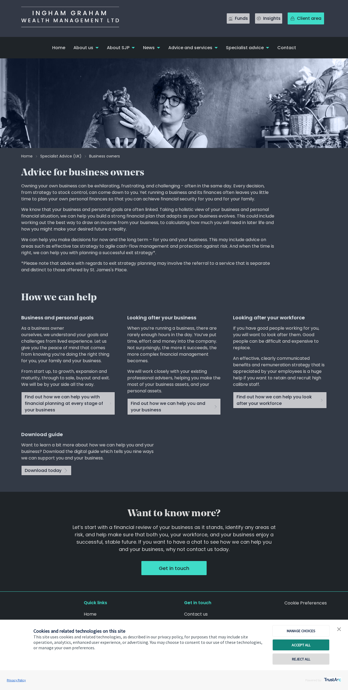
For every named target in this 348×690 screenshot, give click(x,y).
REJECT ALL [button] (301, 659)
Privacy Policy (16, 680)
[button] (339, 629)
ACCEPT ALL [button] (301, 644)
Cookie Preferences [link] (305, 603)
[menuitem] (58, 48)
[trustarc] (332, 678)
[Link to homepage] (75, 18)
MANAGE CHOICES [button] (301, 630)
